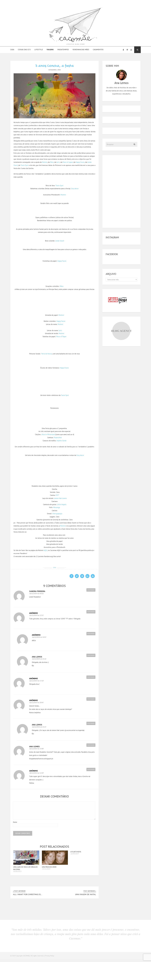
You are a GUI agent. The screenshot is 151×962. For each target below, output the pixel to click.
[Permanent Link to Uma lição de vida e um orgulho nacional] (26, 864)
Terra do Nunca (46, 354)
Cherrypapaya (57, 514)
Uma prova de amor (49, 867)
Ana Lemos (37, 656)
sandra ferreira (37, 591)
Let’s (58, 162)
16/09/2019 (74, 853)
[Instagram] (131, 49)
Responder (91, 590)
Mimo (52, 162)
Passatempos (63, 49)
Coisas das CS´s (24, 49)
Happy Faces (80, 162)
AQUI (45, 550)
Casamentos (98, 49)
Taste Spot (24, 165)
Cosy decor (75, 188)
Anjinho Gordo (61, 441)
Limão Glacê (59, 241)
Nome (15, 822)
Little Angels (61, 504)
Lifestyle (38, 49)
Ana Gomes (34, 746)
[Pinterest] (127, 49)
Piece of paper (68, 162)
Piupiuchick (58, 437)
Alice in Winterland (48, 434)
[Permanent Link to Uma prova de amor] (55, 864)
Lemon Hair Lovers (60, 498)
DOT (57, 495)
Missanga (56, 507)
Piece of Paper (61, 336)
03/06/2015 (17, 871)
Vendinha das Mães (81, 49)
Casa (12, 49)
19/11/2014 (46, 869)
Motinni (44, 162)
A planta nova (75, 852)
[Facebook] (123, 49)
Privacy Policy (49, 956)
